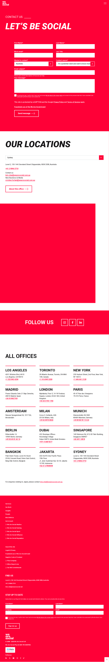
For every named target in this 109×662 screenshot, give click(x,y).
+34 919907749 (11, 398)
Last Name (60, 43)
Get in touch (9, 521)
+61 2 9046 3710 (11, 169)
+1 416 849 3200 (45, 379)
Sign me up (12, 626)
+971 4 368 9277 (45, 442)
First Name (18, 43)
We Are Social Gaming (14, 528)
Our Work (8, 507)
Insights (8, 511)
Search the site (10, 547)
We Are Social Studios (14, 524)
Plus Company (11, 560)
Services (8, 504)
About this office (16, 189)
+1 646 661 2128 (79, 379)
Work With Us (9, 517)
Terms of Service (73, 102)
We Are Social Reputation (15, 538)
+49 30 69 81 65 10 (12, 439)
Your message (20, 78)
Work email (18, 51)
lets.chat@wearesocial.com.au (17, 175)
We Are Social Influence (15, 535)
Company (8, 610)
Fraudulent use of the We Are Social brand (29, 107)
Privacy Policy (59, 102)
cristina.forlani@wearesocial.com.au (20, 180)
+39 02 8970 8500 (46, 420)
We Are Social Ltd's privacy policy (45, 617)
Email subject (19, 69)
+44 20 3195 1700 (46, 401)
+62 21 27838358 (46, 466)
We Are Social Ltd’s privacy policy (54, 95)
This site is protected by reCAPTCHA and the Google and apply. (49, 102)
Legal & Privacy (10, 550)
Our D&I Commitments (14, 567)
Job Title (59, 51)
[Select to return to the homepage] (5, 3)
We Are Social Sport (13, 531)
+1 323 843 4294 (11, 379)
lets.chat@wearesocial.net (14, 587)
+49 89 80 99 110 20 (81, 420)
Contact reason (62, 60)
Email (58, 610)
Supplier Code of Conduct (13, 557)
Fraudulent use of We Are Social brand (17, 554)
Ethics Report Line (13, 564)
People (7, 514)
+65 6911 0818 (79, 439)
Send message (24, 113)
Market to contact (21, 60)
